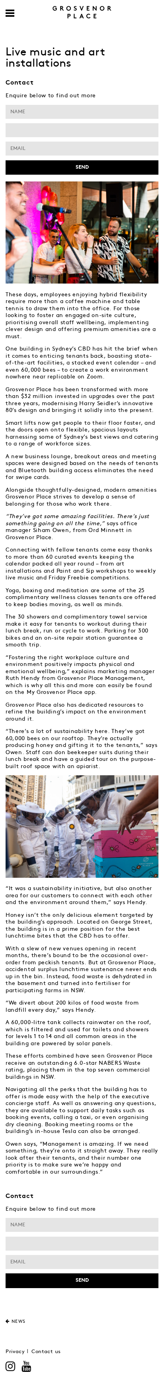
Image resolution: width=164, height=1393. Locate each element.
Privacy (15, 1352)
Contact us (46, 1352)
